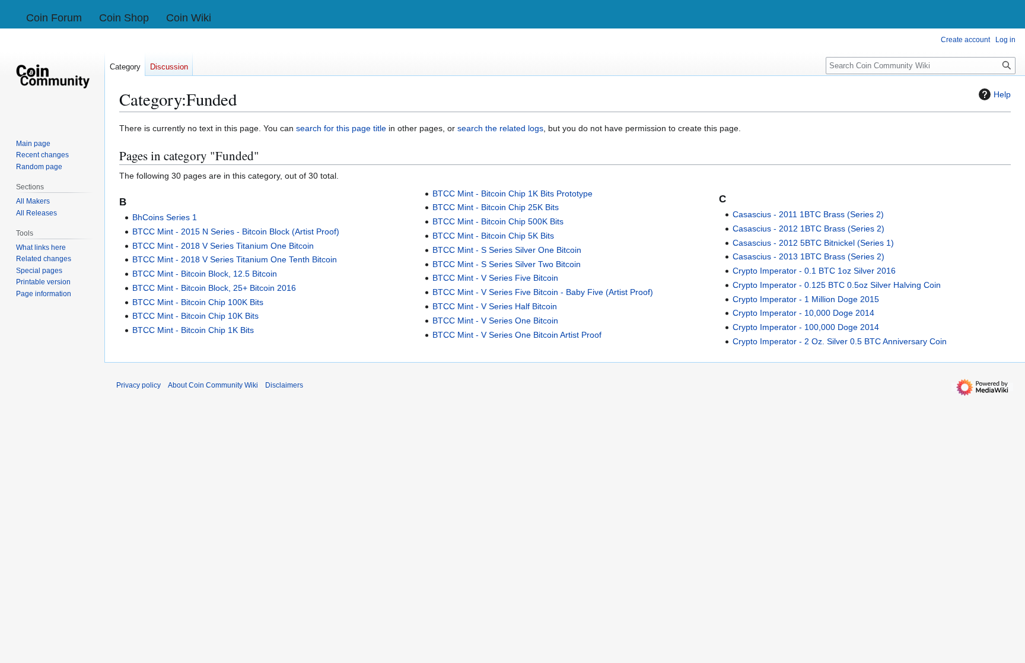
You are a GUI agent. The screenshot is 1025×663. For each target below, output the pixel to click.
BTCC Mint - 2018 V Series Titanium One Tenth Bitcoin (234, 259)
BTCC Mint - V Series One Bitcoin (495, 320)
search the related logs (500, 128)
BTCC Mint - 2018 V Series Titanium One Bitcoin (223, 245)
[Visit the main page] (52, 75)
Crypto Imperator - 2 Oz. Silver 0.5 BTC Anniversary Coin (840, 341)
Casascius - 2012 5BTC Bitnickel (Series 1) (813, 243)
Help (1002, 94)
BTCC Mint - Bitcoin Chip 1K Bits (193, 330)
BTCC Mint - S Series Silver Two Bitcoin (506, 264)
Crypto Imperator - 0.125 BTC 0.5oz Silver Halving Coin (837, 285)
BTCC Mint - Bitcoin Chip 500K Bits (498, 221)
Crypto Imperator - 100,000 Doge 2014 (806, 327)
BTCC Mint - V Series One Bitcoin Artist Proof (516, 335)
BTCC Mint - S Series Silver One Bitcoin (506, 250)
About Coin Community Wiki (213, 385)
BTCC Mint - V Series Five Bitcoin (495, 278)
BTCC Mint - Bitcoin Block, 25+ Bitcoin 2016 (214, 288)
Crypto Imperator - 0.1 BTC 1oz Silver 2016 (814, 270)
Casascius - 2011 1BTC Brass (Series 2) (808, 214)
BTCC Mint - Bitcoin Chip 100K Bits (197, 302)
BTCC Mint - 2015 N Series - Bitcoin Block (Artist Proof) (235, 231)
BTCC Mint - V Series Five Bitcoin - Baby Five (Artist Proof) (542, 292)
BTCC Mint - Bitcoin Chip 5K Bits (493, 235)
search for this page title (341, 128)
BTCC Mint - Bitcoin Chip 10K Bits (195, 316)
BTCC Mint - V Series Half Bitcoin (494, 306)
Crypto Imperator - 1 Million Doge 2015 (806, 299)
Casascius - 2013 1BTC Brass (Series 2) (808, 256)
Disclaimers (284, 385)
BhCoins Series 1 (164, 217)
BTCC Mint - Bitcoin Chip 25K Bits (495, 207)
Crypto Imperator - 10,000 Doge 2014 (803, 313)
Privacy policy (138, 385)
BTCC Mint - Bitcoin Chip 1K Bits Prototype (512, 193)
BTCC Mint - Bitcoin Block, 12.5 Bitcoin (204, 273)
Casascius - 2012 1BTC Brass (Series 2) (808, 228)
